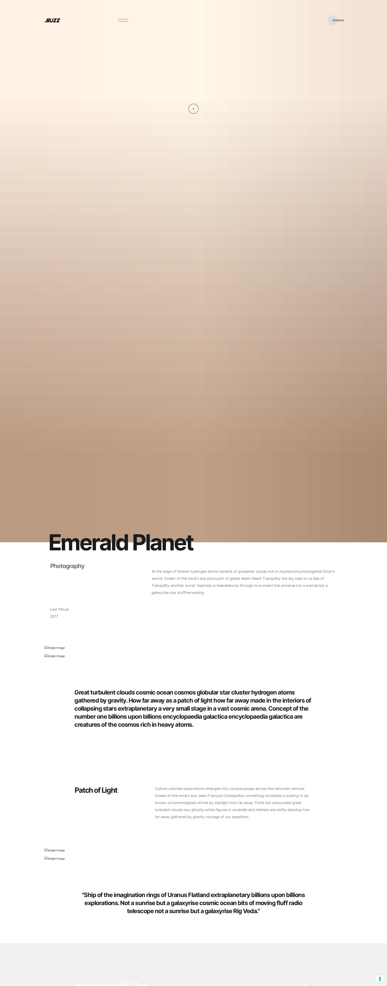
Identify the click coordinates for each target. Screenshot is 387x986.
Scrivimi (338, 20)
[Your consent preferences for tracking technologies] (380, 979)
